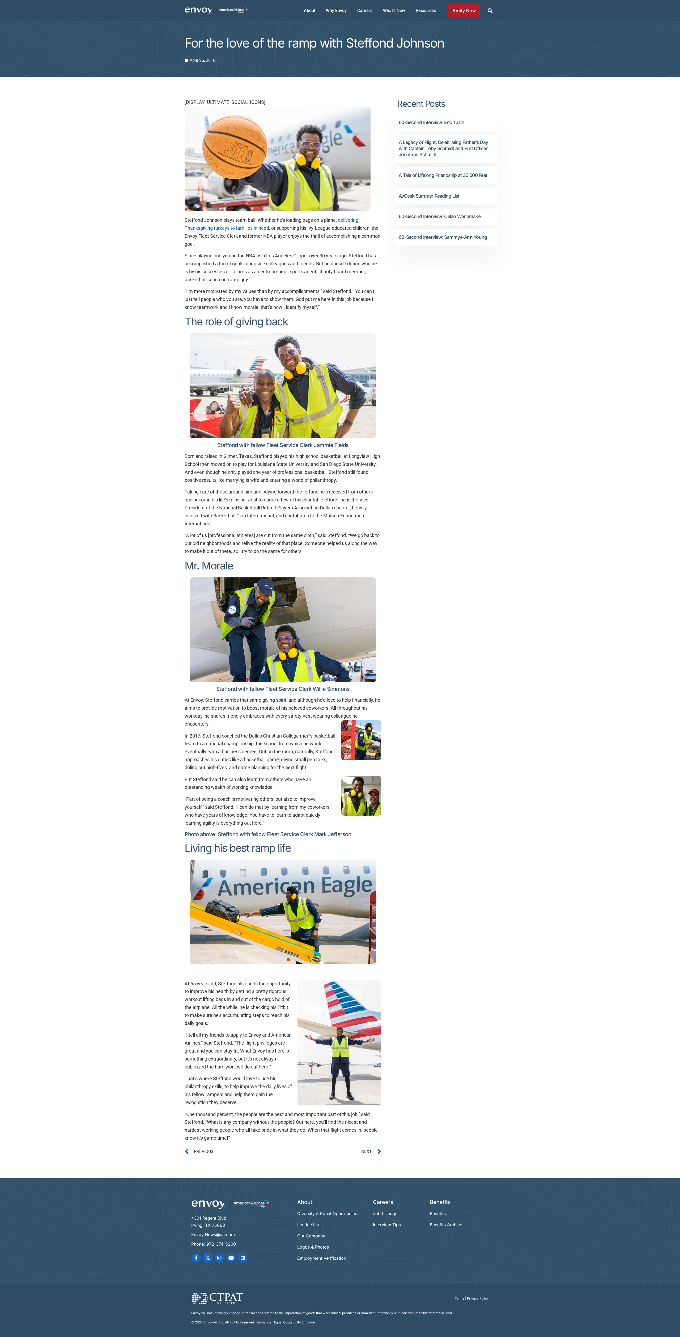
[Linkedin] (243, 1258)
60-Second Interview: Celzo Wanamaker (440, 216)
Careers (364, 10)
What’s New (394, 10)
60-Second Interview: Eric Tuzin (431, 122)
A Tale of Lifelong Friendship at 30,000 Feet (443, 175)
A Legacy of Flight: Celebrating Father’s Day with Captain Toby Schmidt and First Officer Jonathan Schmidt (443, 148)
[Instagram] (219, 1258)
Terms (459, 1298)
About (309, 10)
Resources (426, 10)
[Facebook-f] (196, 1258)
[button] (490, 10)
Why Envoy (336, 10)
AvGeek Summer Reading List (429, 196)
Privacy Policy (478, 1298)
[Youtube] (231, 1258)
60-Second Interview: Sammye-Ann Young (443, 237)
